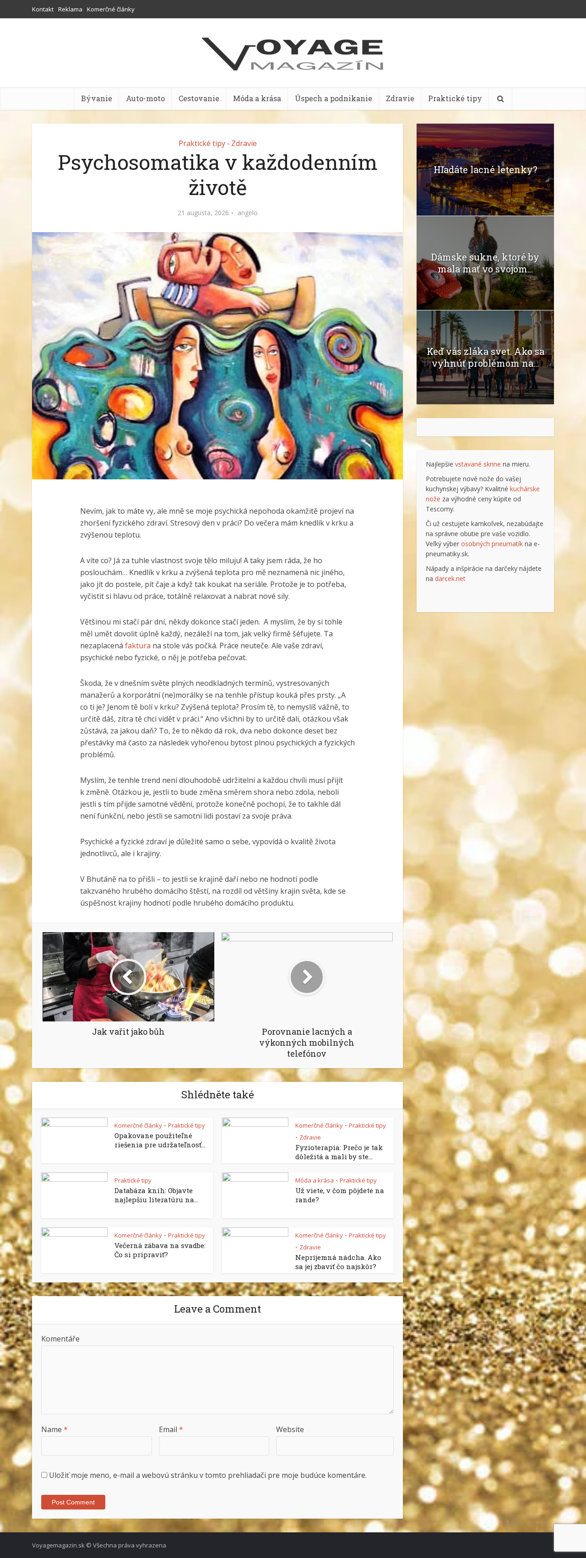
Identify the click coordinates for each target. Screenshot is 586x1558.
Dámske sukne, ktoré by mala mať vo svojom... (485, 263)
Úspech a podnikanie (333, 98)
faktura (138, 646)
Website (290, 1429)
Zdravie (400, 98)
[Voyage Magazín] (293, 53)
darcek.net (450, 578)
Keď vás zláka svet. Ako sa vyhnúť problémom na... (485, 357)
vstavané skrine (478, 464)
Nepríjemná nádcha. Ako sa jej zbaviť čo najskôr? (338, 1262)
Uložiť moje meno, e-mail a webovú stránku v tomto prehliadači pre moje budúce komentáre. (208, 1475)
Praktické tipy (455, 98)
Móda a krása (257, 98)
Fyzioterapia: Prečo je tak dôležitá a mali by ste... (339, 1152)
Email (171, 1429)
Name (54, 1429)
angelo (248, 213)
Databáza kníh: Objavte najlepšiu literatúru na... (156, 1195)
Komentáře (60, 1339)
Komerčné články (111, 9)
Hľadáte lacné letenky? (485, 169)
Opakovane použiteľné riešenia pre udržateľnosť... (160, 1140)
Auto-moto (145, 98)
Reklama (70, 9)
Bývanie (96, 98)
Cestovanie (199, 98)
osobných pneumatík (492, 543)
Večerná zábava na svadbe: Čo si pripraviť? (160, 1250)
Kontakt (43, 9)
